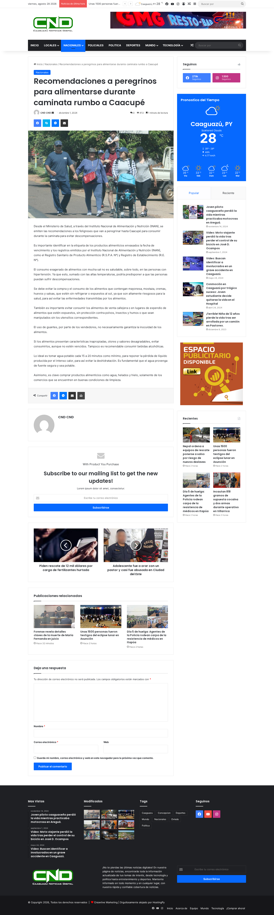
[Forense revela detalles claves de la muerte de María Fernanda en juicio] (54, 616)
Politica (115, 45)
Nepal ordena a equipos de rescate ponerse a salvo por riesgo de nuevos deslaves (196, 454)
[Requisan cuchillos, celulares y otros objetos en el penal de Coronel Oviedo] (126, 824)
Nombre (39, 726)
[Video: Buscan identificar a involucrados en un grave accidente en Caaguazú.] (193, 263)
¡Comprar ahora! (235, 908)
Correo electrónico (46, 742)
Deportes (133, 45)
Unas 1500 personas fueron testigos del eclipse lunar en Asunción (99, 635)
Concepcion (164, 812)
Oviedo (175, 819)
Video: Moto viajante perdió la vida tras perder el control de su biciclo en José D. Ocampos (221, 240)
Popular (194, 193)
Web (106, 742)
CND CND (45, 112)
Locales (50, 45)
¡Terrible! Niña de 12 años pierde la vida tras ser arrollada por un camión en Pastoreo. (223, 319)
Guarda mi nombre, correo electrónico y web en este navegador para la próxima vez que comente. (95, 757)
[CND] (52, 23)
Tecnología (171, 45)
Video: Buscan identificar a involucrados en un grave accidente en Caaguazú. (219, 266)
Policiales (95, 45)
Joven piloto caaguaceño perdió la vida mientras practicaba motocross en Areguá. (222, 214)
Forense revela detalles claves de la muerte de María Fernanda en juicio (53, 635)
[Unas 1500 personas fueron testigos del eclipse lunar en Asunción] (100, 616)
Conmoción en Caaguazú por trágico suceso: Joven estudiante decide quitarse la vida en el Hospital (221, 294)
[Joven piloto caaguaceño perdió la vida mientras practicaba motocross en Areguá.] (193, 212)
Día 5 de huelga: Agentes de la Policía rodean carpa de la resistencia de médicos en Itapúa (146, 637)
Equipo (194, 908)
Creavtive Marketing (106, 902)
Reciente (228, 193)
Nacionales (72, 45)
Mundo (150, 45)
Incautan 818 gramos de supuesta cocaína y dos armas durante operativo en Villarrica (226, 501)
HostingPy (159, 902)
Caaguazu (147, 812)
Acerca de (181, 908)
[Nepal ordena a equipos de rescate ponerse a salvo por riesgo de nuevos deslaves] (196, 435)
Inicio (35, 45)
